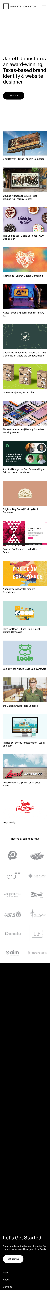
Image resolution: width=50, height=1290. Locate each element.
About (6, 1279)
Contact (7, 1286)
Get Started (13, 1259)
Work (6, 1272)
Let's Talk (13, 95)
